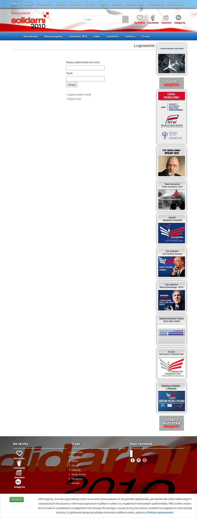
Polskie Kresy (155, 4)
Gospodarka (44, 4)
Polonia (103, 4)
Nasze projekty (53, 36)
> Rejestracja (73, 99)
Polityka (16, 4)
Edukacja (74, 4)
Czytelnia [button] (112, 36)
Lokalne (116, 4)
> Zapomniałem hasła (78, 94)
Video (96, 36)
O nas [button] (145, 36)
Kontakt (75, 483)
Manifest (76, 456)
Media (29, 4)
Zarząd (75, 465)
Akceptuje (17, 499)
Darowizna (77, 478)
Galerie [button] (129, 36)
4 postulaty (77, 452)
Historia (89, 4)
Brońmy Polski (134, 4)
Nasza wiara (175, 4)
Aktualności (30, 36)
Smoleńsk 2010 (78, 36)
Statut (75, 460)
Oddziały (76, 469)
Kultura (60, 4)
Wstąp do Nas (79, 474)
